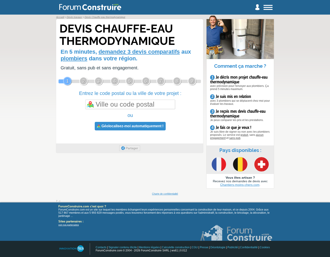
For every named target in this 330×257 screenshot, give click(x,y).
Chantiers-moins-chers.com (240, 185)
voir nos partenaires (68, 225)
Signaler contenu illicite (122, 247)
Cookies (265, 247)
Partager (131, 148)
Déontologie (217, 247)
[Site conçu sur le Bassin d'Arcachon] (71, 249)
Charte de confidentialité (165, 193)
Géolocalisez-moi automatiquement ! (132, 126)
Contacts (101, 247)
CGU (195, 247)
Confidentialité (249, 247)
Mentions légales (149, 247)
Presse (204, 247)
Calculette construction (176, 247)
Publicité (232, 247)
